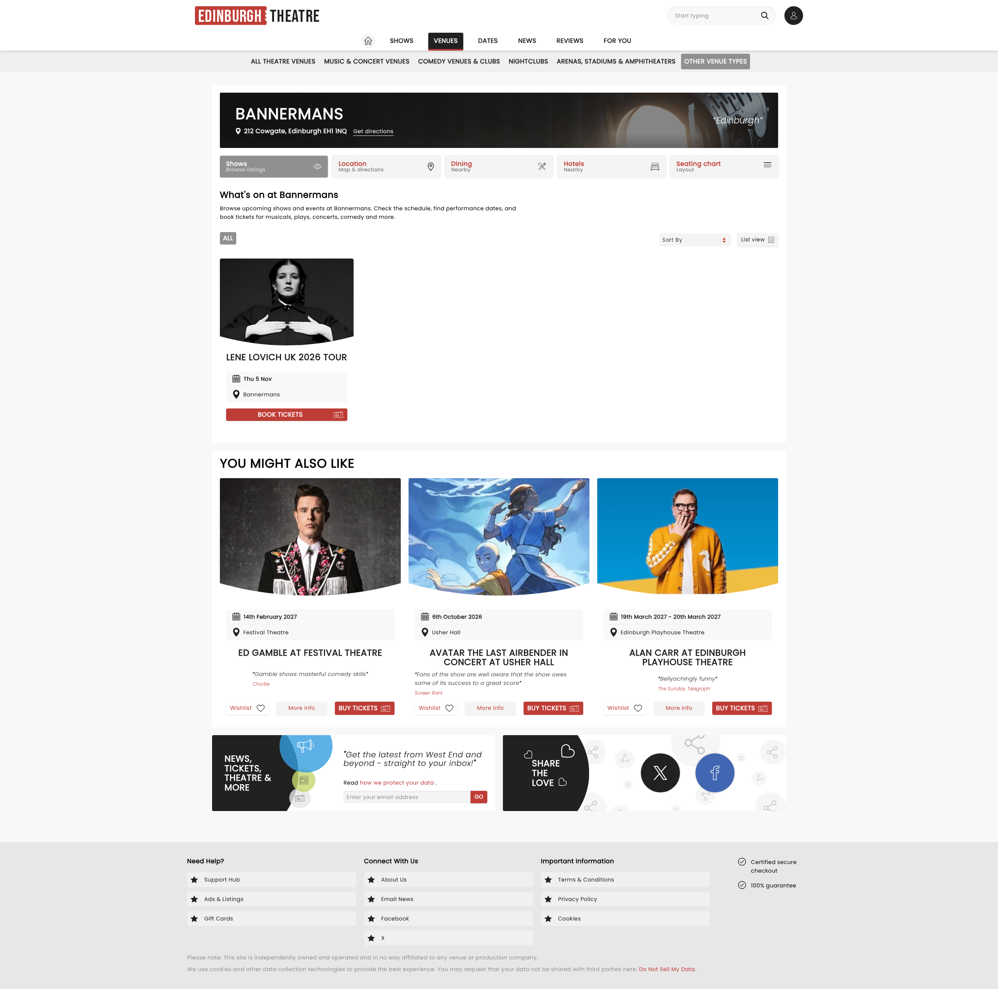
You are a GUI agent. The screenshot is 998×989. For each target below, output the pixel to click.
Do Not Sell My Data (667, 969)
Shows (401, 40)
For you (618, 40)
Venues (446, 40)
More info (301, 708)
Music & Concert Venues (366, 61)
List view (753, 239)
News (527, 40)
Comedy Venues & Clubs (459, 61)
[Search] (766, 15)
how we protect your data (397, 783)
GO (478, 797)
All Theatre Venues (283, 61)
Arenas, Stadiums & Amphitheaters (616, 61)
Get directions (373, 131)
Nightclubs (528, 61)
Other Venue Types (715, 61)
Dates (488, 40)
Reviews (570, 40)
